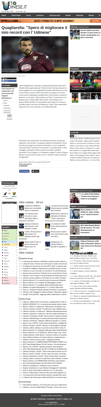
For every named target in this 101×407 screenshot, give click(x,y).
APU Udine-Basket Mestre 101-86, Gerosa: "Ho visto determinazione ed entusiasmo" (52, 344)
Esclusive (74, 191)
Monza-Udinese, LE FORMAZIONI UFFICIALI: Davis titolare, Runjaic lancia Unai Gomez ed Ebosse (58, 361)
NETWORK (33, 399)
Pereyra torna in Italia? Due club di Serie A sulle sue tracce (59, 234)
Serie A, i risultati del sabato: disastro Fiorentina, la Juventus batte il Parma (49, 290)
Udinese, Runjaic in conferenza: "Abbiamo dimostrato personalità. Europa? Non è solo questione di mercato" (61, 311)
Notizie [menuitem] (68, 15)
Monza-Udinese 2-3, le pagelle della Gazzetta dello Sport (43, 285)
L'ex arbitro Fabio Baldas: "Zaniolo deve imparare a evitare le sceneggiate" (90, 196)
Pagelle (73, 206)
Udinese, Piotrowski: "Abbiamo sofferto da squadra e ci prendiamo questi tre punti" (51, 321)
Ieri (76, 136)
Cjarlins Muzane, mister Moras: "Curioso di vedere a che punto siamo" (47, 335)
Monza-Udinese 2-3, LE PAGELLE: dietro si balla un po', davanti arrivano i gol (50, 332)
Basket (73, 222)
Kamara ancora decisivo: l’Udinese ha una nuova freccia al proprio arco (48, 273)
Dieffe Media (53, 402)
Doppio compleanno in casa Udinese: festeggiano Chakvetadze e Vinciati (48, 368)
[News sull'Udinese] (14, 6)
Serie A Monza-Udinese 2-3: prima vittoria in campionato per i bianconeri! (48, 337)
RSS (71, 399)
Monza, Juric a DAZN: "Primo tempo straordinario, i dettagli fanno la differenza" (50, 323)
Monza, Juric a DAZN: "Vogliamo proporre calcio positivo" (43, 347)
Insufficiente (6, 108)
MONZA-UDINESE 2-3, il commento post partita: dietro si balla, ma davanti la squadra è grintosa (56, 304)
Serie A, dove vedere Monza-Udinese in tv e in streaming (42, 370)
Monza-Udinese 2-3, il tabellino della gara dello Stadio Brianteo (45, 330)
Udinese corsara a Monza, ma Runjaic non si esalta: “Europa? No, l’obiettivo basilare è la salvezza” (57, 278)
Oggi (72, 136)
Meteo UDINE (10, 203)
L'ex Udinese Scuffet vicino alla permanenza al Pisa (59, 226)
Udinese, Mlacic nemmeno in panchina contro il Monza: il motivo (45, 358)
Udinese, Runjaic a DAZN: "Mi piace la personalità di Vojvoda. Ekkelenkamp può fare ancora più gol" (58, 325)
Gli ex (26, 162)
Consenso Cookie (46, 395)
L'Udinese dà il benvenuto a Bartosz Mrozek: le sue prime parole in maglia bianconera (53, 377)
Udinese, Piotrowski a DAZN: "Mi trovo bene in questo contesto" (45, 316)
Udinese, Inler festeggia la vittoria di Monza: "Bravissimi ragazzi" (45, 292)
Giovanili (73, 238)
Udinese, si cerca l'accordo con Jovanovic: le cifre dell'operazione (46, 271)
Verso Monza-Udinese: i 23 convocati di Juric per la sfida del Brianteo (47, 385)
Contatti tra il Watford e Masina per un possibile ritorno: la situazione (33, 208)
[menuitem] (99, 15)
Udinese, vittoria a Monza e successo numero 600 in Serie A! (44, 328)
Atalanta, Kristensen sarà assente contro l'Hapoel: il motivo (32, 226)
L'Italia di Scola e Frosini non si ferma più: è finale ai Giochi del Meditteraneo (49, 264)
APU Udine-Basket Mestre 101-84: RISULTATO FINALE (42, 363)
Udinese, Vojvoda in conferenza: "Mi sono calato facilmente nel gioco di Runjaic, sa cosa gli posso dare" (59, 314)
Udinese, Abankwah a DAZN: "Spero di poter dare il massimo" (44, 356)
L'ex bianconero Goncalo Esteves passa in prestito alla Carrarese (59, 208)
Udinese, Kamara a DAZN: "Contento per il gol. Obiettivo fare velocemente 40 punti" (52, 309)
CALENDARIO (51, 399)
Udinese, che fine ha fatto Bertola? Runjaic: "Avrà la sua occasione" (46, 387)
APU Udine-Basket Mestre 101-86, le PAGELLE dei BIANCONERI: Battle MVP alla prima (54, 349)
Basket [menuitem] (91, 15)
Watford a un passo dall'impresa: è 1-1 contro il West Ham (43, 287)
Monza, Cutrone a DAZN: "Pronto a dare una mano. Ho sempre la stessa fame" (50, 354)
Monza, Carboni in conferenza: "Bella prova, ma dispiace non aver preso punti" (50, 306)
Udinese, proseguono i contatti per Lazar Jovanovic (41, 365)
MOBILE (65, 399)
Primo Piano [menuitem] (16, 15)
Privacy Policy (57, 395)
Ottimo (5, 100)
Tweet (36, 171)
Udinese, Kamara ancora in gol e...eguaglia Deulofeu (41, 339)
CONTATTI (59, 399)
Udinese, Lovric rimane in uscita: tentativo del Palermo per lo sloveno (47, 275)
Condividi (25, 171)
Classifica (5, 227)
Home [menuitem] (4, 15)
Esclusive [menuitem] (40, 15)
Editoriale (74, 27)
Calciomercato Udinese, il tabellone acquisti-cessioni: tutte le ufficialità (47, 261)
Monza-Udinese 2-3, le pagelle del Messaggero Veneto (42, 282)
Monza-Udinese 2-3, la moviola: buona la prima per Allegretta (44, 280)
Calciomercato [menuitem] (54, 15)
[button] (9, 115)
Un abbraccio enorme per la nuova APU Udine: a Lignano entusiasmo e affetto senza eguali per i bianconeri (60, 266)
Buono (5, 103)
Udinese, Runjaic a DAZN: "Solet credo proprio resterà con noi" (45, 351)
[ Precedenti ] (9, 198)
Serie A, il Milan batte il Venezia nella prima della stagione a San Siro (47, 372)
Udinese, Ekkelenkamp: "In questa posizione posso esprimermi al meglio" (48, 318)
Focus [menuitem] (28, 15)
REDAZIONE (42, 399)
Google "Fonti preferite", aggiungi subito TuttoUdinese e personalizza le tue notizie (51, 294)
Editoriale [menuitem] (79, 15)
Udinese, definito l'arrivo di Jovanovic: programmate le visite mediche (47, 302)
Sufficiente (6, 105)
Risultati (9, 119)
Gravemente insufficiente (6, 111)
